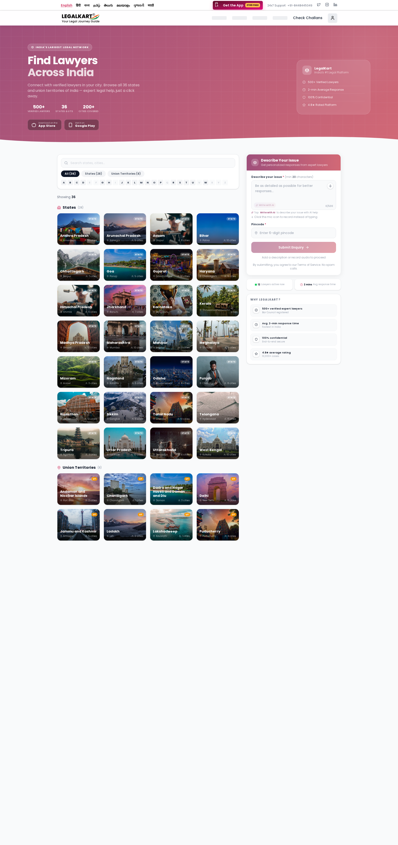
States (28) (93, 174)
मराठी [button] (151, 5)
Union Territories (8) (126, 174)
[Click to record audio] (330, 186)
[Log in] (332, 18)
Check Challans (307, 17)
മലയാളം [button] (123, 5)
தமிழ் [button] (96, 5)
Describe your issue (282, 177)
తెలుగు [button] (108, 5)
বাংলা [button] (87, 5)
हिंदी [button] (78, 5)
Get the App (241, 5)
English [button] (66, 5)
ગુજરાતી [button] (139, 5)
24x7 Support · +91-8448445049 (289, 5)
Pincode (258, 224)
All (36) (70, 174)
